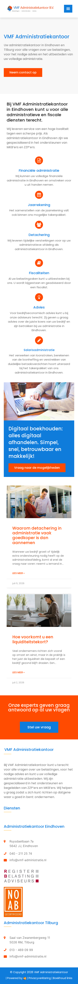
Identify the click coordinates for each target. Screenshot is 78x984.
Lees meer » (18, 573)
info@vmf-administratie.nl (27, 860)
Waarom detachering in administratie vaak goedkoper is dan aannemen (37, 535)
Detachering (39, 234)
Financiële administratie (39, 170)
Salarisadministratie (39, 350)
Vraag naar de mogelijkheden (37, 467)
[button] (23, 72)
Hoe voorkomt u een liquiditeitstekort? (32, 639)
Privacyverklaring (40, 978)
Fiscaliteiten (39, 273)
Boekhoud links (62, 978)
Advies (39, 307)
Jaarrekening (39, 204)
